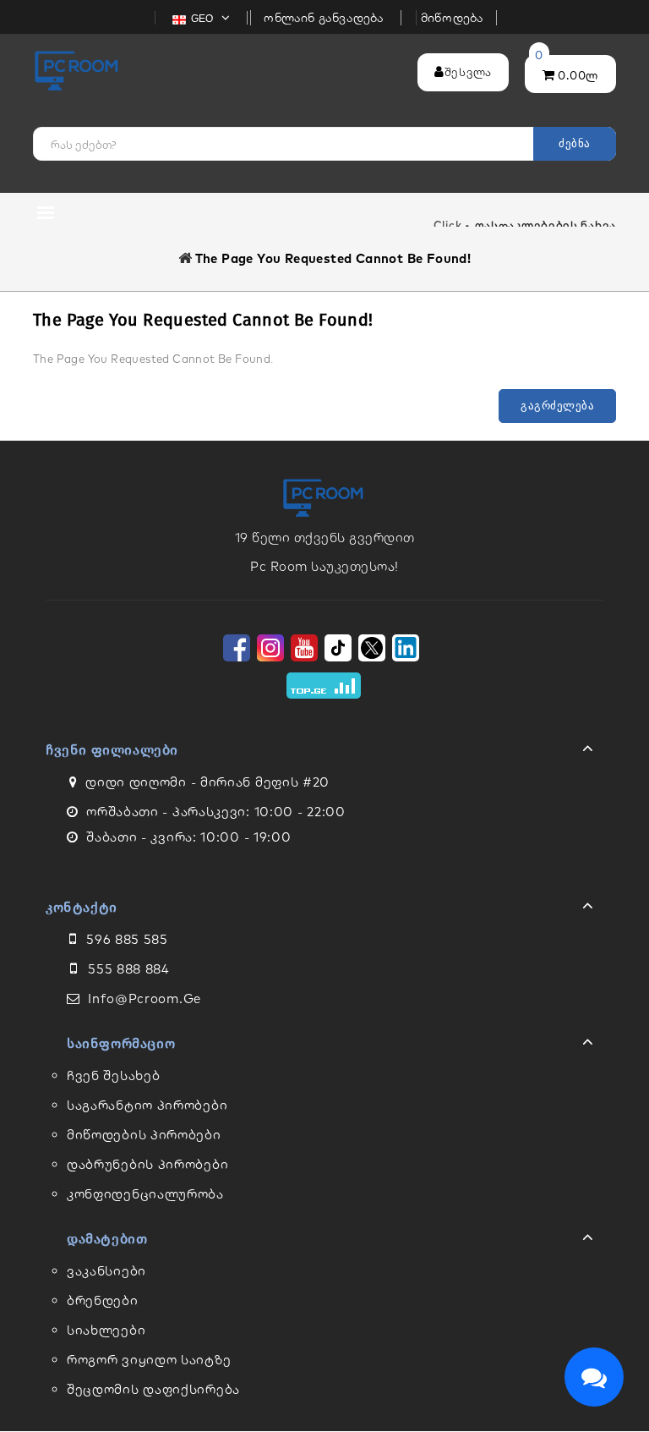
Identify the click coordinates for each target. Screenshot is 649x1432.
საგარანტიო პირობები (147, 1105)
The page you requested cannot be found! (333, 258)
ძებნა (575, 143)
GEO (203, 19)
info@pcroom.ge (144, 998)
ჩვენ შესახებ (113, 1075)
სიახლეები (106, 1330)
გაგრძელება (557, 405)
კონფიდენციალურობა (145, 1194)
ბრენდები (103, 1300)
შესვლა (468, 72)
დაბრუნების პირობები (147, 1164)
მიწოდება (452, 17)
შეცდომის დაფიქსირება (153, 1389)
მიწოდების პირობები (144, 1135)
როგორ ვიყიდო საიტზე (149, 1360)
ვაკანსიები (106, 1271)
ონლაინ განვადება (325, 17)
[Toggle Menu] (324, 752)
